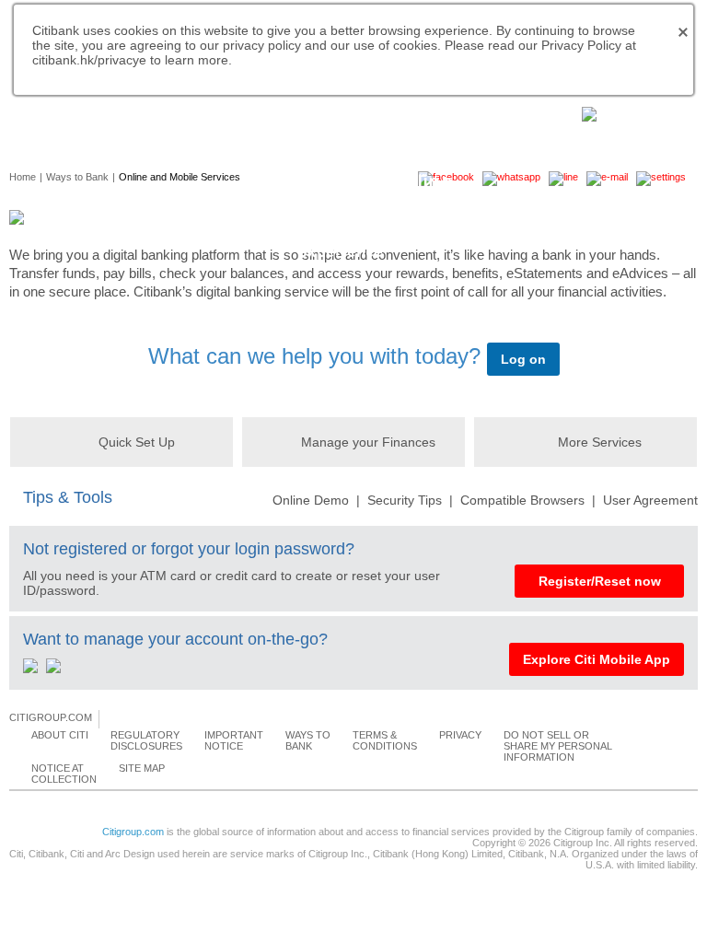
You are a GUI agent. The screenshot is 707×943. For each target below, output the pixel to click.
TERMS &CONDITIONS (385, 740)
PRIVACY (460, 734)
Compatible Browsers (522, 500)
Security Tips (404, 500)
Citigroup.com (133, 831)
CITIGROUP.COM (50, 717)
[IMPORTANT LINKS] (629, 113)
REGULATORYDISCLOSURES (146, 740)
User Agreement (650, 500)
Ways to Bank (77, 176)
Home (22, 176)
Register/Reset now (600, 581)
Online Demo (310, 500)
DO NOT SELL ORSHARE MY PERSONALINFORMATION (558, 746)
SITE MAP (142, 768)
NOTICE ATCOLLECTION (64, 774)
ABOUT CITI (59, 734)
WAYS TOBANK (307, 740)
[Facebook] (114, 718)
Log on (523, 359)
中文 (147, 111)
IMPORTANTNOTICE (233, 740)
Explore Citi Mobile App (596, 659)
